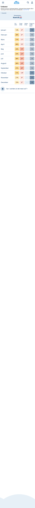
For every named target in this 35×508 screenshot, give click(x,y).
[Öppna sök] (28, 2)
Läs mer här (26, 9)
